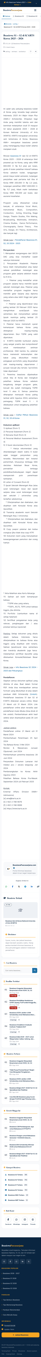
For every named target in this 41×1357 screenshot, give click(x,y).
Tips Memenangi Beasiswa (12, 1305)
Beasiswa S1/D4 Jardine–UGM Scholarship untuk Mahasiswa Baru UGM (22, 1014)
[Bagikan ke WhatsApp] (6, 886)
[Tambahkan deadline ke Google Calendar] (19, 995)
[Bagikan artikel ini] (36, 51)
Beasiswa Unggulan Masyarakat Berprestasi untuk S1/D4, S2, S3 (21, 989)
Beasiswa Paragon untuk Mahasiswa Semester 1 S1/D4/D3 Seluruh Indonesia (22, 1137)
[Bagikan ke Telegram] (25, 886)
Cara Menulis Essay (10, 1315)
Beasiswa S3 (19, 16)
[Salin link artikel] (38, 886)
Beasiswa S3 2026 (10, 1288)
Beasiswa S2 (32, 16)
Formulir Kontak (9, 1325)
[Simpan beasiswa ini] (31, 51)
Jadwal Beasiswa (21, 1335)
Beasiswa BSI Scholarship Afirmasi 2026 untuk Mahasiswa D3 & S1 (22, 1146)
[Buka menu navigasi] (35, 10)
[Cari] (34, 970)
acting (15, 24)
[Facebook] (10, 1261)
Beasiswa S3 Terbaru (17, 1175)
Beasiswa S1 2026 (9, 1278)
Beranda (8, 24)
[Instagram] (4, 1261)
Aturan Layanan (32, 1351)
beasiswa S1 (15, 156)
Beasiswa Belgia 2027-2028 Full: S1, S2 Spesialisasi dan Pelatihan (23, 1089)
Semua (7, 16)
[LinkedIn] (22, 1261)
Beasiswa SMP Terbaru (17, 1200)
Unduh (33, 694)
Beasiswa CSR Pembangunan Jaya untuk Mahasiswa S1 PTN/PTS (22, 1128)
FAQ (3, 1354)
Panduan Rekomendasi (11, 1310)
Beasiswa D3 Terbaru (17, 1190)
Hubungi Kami (10, 1354)
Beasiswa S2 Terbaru (17, 1180)
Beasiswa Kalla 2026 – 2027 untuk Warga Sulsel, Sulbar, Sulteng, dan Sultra (22, 1038)
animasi (14, 51)
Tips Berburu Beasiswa (11, 1300)
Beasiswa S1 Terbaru (17, 1185)
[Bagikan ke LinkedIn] (31, 886)
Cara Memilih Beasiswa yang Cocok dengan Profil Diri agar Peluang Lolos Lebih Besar (22, 1098)
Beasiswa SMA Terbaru (18, 1195)
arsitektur (22, 51)
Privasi (14, 1351)
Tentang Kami (6, 1351)
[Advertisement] (20, 81)
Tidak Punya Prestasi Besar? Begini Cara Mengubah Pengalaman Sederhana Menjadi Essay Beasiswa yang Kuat (22, 1071)
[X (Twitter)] (28, 1261)
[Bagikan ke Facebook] (12, 886)
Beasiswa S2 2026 (10, 1283)
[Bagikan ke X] (19, 886)
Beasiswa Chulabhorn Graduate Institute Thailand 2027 (21, 1026)
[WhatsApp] (16, 1261)
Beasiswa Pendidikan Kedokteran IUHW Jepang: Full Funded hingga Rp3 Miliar (23, 1002)
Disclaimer (21, 1351)
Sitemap (19, 1354)
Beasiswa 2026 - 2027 (11, 1273)
